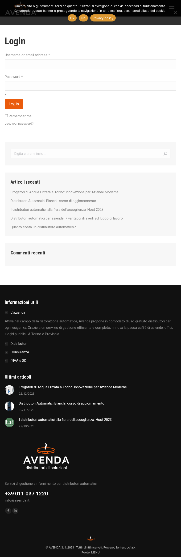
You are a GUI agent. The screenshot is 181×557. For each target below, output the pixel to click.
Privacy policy (103, 18)
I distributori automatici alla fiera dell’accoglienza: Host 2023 (57, 209)
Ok (72, 18)
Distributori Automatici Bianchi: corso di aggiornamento (53, 201)
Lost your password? (19, 123)
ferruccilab (127, 547)
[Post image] (9, 390)
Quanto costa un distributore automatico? (43, 227)
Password (14, 77)
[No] (175, 12)
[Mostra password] (5, 94)
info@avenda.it (17, 500)
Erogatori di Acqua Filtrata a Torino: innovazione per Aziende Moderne (65, 192)
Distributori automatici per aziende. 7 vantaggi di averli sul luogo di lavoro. (67, 218)
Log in (14, 104)
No (83, 18)
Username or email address (27, 55)
